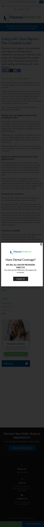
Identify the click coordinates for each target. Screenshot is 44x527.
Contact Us (20, 279)
